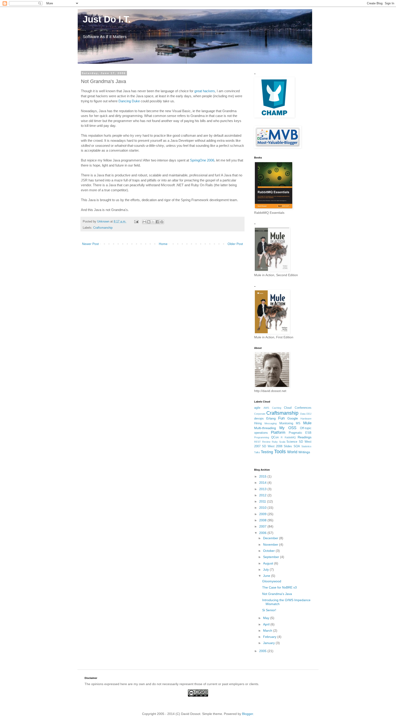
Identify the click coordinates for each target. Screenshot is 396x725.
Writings (304, 452)
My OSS (287, 428)
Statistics (306, 446)
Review (266, 441)
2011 (263, 501)
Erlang (271, 418)
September (271, 557)
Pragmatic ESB (300, 432)
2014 (263, 482)
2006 (263, 533)
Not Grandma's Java (277, 594)
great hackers (204, 91)
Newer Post (90, 244)
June (267, 576)
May (266, 618)
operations (261, 432)
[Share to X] (153, 221)
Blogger (247, 714)
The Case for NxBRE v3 (279, 587)
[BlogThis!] (148, 221)
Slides (288, 446)
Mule (307, 423)
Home (163, 244)
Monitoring (286, 423)
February (270, 637)
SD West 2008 (272, 446)
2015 (263, 476)
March (268, 630)
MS (298, 423)
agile (257, 407)
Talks (257, 452)
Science (291, 441)
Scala (282, 441)
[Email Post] (136, 221)
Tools (280, 451)
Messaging (270, 423)
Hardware (305, 418)
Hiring (258, 423)
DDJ (308, 413)
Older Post (235, 244)
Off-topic (305, 428)
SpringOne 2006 (202, 160)
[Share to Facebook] (157, 221)
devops (259, 418)
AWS (266, 407)
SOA (297, 446)
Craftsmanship (103, 227)
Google (292, 418)
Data (302, 413)
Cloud (288, 407)
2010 (263, 507)
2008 (263, 520)
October (269, 551)
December (271, 538)
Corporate (259, 413)
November (271, 544)
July (266, 569)
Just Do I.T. (104, 19)
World (292, 452)
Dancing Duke (129, 101)
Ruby (275, 441)
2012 (263, 495)
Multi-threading (265, 428)
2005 (263, 651)
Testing (267, 452)
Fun (281, 418)
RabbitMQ (290, 437)
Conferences (303, 407)
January (269, 643)
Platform (278, 432)
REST (257, 441)
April (266, 624)
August (268, 563)
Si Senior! (269, 610)
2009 (263, 514)
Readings (304, 437)
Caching (276, 407)
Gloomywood (271, 581)
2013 (263, 489)
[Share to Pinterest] (162, 221)
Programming (261, 437)
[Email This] (144, 221)
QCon (275, 437)
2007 (263, 526)
